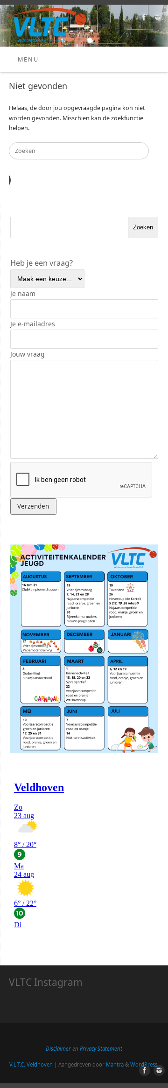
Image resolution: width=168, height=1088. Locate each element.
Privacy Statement (101, 1048)
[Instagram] (156, 19)
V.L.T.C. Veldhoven (31, 1064)
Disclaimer (59, 1048)
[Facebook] (143, 19)
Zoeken (143, 227)
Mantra (115, 1064)
